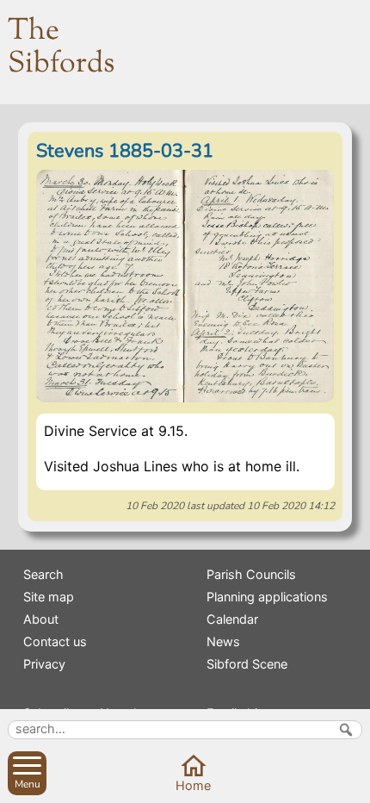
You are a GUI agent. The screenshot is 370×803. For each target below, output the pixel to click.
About (41, 619)
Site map (48, 596)
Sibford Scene (247, 664)
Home (193, 785)
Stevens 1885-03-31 (124, 151)
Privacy (44, 664)
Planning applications (267, 596)
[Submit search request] (346, 729)
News (223, 641)
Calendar (232, 619)
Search (43, 574)
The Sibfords (61, 47)
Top (351, 783)
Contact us (55, 641)
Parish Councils (251, 574)
